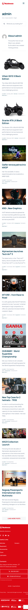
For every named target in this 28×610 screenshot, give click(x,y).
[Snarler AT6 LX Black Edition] (14, 109)
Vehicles (15, 93)
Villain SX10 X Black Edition (11, 77)
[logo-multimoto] (8, 2)
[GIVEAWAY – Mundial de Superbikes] (14, 336)
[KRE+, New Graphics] (14, 197)
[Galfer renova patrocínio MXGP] (14, 153)
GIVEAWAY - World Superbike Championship (10, 354)
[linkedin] (8, 535)
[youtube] (5, 535)
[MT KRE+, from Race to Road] (14, 283)
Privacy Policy (3, 592)
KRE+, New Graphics (12, 208)
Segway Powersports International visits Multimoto (12, 492)
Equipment (18, 266)
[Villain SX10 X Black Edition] (14, 65)
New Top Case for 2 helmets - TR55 (11, 399)
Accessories (7, 181)
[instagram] (3, 535)
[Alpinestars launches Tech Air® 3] (14, 240)
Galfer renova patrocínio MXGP (14, 166)
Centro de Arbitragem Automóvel (14, 592)
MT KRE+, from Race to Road (13, 296)
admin (4, 93)
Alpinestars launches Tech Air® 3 (12, 253)
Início (3, 18)
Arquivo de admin (9, 18)
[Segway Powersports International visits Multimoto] (14, 478)
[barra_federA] (14, 606)
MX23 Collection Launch (10, 443)
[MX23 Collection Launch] (14, 433)
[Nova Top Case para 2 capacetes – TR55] (14, 386)
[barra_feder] (14, 599)
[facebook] (0, 535)
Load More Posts (14, 518)
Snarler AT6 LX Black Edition (12, 122)
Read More (4, 95)
